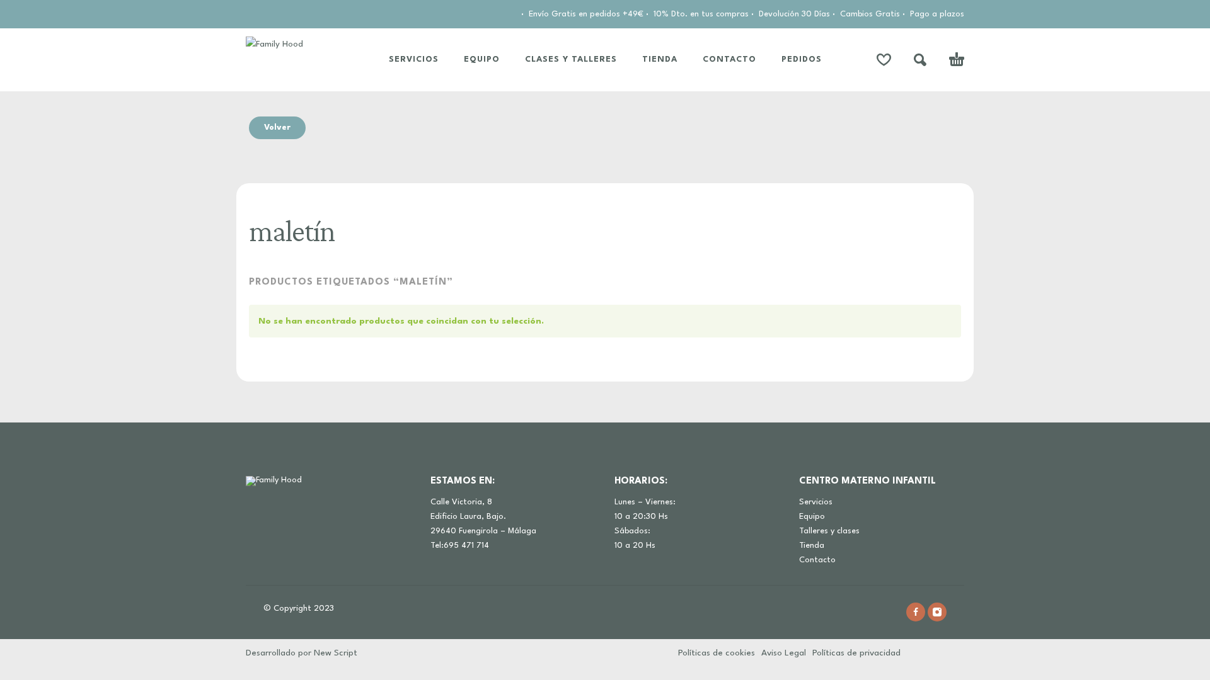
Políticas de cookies (716, 653)
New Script (335, 653)
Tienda (811, 545)
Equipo (812, 517)
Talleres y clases (829, 531)
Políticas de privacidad (856, 653)
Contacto (817, 560)
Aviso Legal (783, 653)
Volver (277, 127)
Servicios (816, 502)
